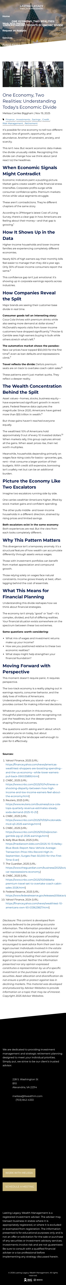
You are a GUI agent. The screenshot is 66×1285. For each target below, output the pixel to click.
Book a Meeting (11, 52)
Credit (45, 119)
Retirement (31, 123)
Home (6, 16)
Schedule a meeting (19, 1186)
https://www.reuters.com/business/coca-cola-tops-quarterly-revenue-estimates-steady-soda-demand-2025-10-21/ (33, 808)
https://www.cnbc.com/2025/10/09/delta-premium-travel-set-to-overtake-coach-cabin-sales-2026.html (34, 883)
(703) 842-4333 (25, 1099)
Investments (23, 119)
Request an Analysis (14, 30)
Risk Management (13, 123)
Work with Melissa (19, 1172)
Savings (36, 119)
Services (7, 37)
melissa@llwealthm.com (27, 1096)
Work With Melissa (13, 23)
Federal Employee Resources (19, 44)
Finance (10, 119)
